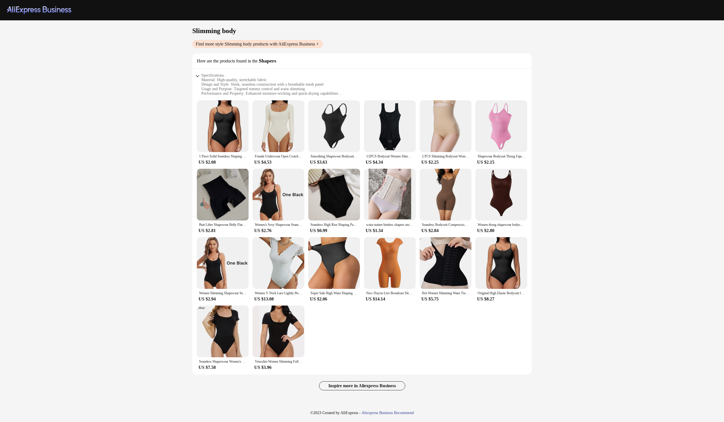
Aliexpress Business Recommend (387, 413)
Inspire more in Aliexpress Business (362, 385)
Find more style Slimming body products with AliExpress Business (255, 44)
